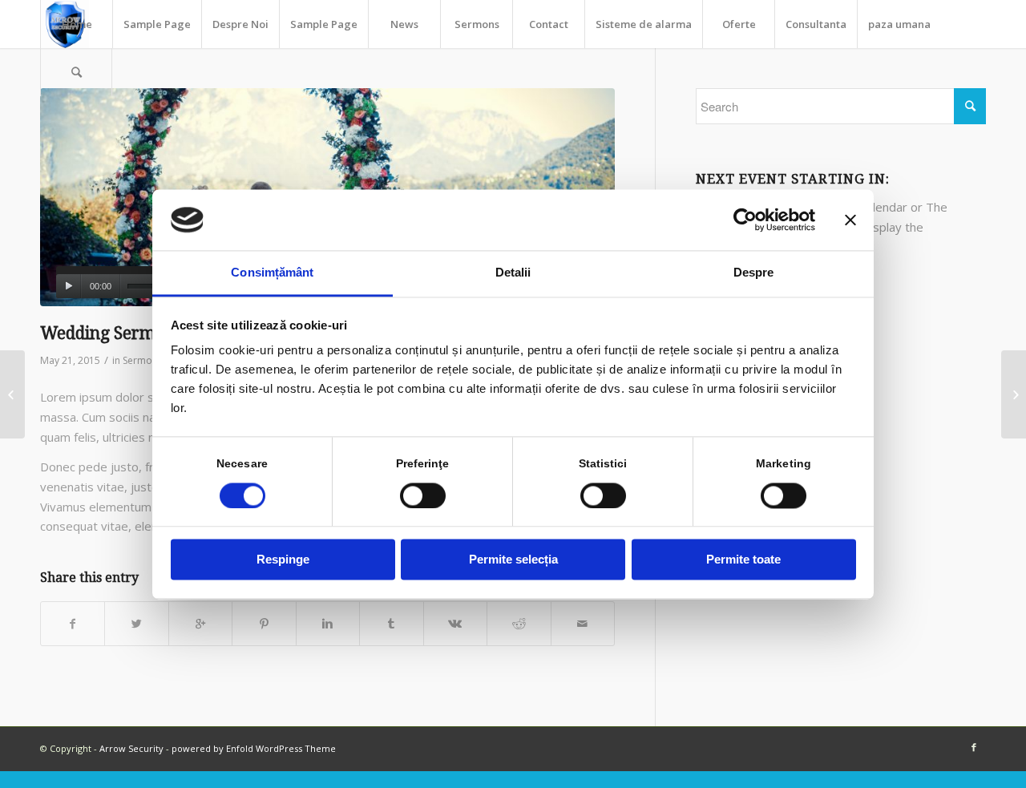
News (404, 24)
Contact (548, 24)
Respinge (282, 560)
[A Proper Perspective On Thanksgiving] (1013, 394)
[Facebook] (974, 747)
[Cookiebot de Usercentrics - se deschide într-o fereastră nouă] (745, 220)
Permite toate (743, 560)
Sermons (476, 24)
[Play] (69, 286)
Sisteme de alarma (644, 24)
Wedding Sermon (108, 333)
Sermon (140, 360)
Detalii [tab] (513, 273)
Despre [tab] (753, 273)
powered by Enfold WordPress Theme (254, 748)
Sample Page (157, 24)
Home (77, 24)
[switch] (423, 495)
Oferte (739, 24)
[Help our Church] (12, 394)
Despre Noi (240, 24)
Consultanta (816, 24)
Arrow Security (131, 748)
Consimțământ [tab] (272, 273)
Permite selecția (513, 560)
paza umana (899, 24)
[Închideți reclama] (850, 219)
